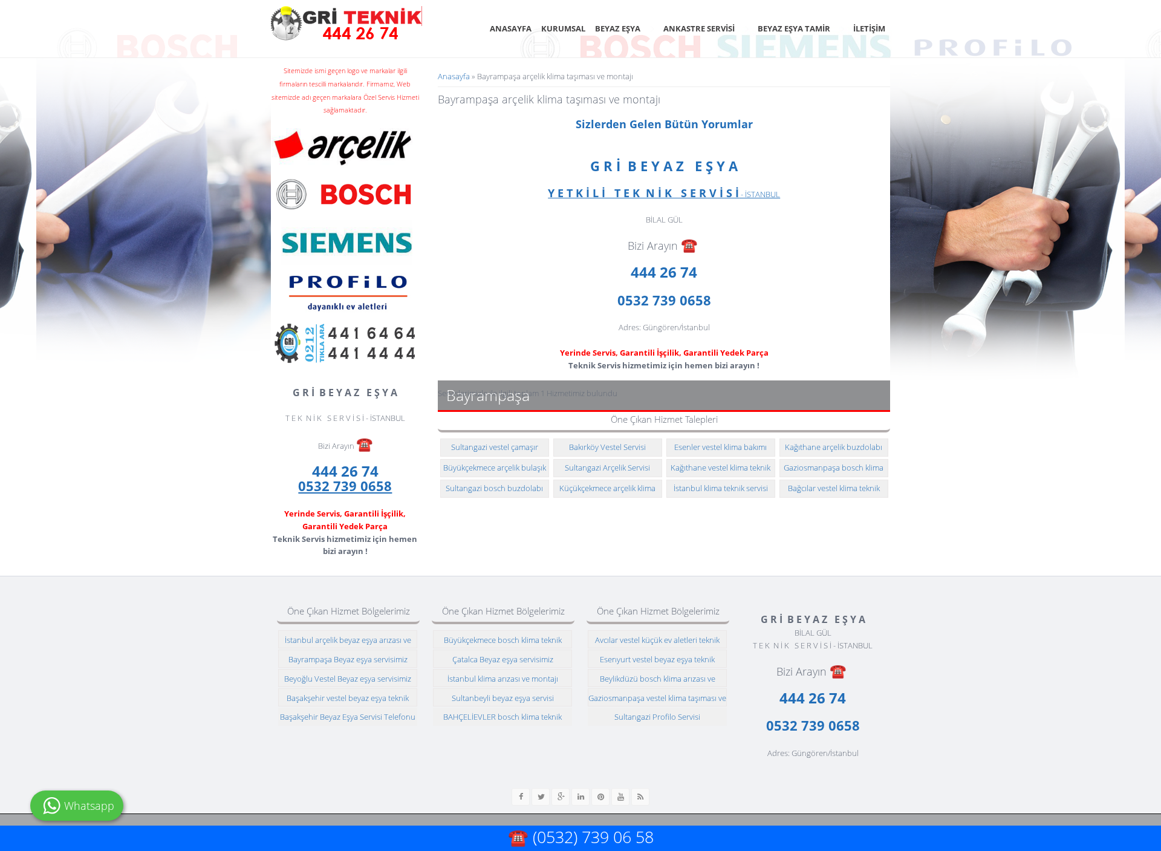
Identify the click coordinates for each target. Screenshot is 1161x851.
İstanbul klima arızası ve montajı (502, 678)
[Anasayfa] (346, 23)
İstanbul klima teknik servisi (721, 488)
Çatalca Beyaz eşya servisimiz (502, 659)
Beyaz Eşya (617, 28)
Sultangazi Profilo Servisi (657, 716)
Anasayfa (511, 28)
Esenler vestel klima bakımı (720, 447)
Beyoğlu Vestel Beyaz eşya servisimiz (347, 678)
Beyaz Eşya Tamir (794, 28)
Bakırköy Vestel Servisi (607, 447)
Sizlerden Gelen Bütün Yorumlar (664, 124)
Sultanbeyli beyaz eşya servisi (503, 698)
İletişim (869, 28)
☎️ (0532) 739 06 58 (581, 837)
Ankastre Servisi (699, 28)
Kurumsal (563, 28)
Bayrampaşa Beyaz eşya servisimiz (348, 659)
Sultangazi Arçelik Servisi (607, 467)
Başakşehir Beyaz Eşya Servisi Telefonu (347, 716)
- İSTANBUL (664, 194)
